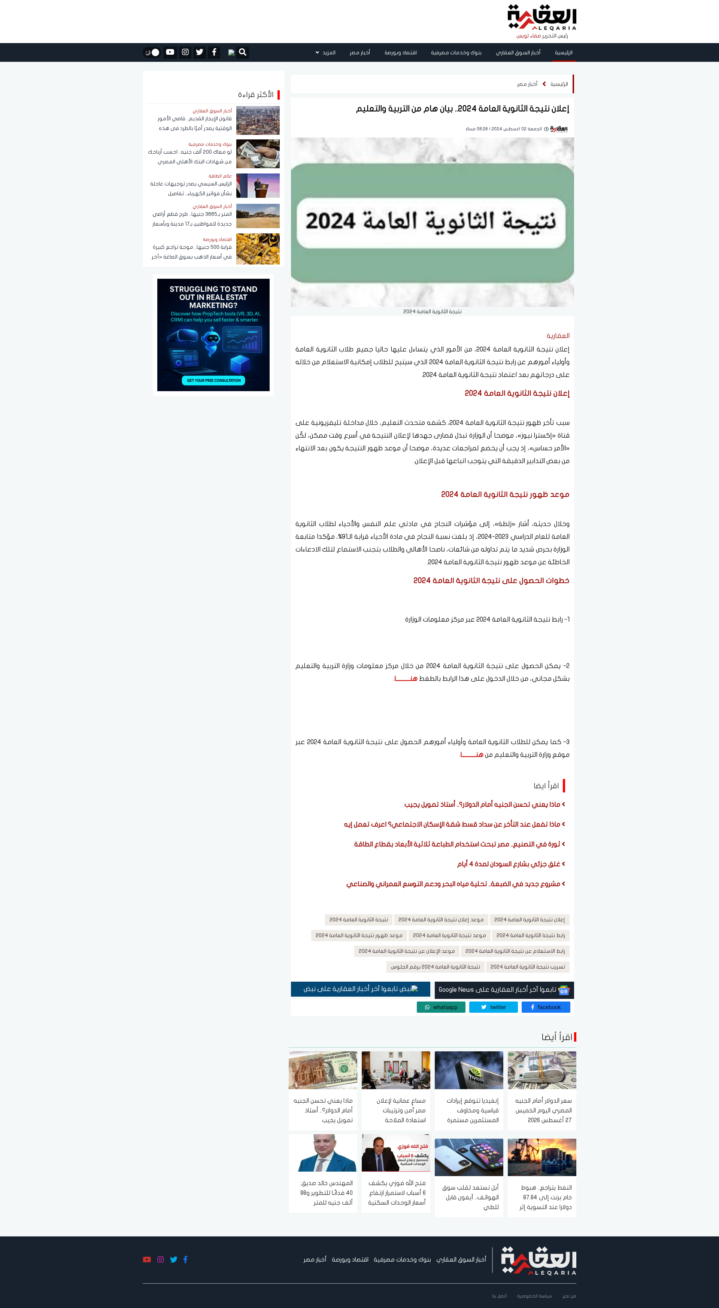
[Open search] (242, 53)
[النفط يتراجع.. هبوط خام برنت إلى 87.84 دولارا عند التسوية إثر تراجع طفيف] (542, 1157)
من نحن (569, 1296)
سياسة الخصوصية (534, 1296)
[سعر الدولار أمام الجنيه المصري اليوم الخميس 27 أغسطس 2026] (542, 1070)
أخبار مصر (360, 52)
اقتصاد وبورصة (401, 52)
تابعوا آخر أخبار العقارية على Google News (498, 989)
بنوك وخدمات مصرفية (456, 52)
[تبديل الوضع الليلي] (152, 52)
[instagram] (185, 52)
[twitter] (199, 52)
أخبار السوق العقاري (518, 52)
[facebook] (214, 52)
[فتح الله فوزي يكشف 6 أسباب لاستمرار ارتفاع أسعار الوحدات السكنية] (396, 1152)
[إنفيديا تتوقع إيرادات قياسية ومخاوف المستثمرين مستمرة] (469, 1070)
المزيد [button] (328, 52)
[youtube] (170, 52)
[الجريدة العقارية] (542, 18)
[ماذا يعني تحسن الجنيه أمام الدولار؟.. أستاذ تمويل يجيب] (323, 1070)
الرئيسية (564, 52)
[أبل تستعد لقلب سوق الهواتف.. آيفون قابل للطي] (469, 1157)
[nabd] (228, 52)
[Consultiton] (213, 334)
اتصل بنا (499, 1296)
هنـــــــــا (406, 678)
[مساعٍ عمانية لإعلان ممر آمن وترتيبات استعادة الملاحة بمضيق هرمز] (396, 1070)
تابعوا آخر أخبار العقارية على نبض (352, 989)
